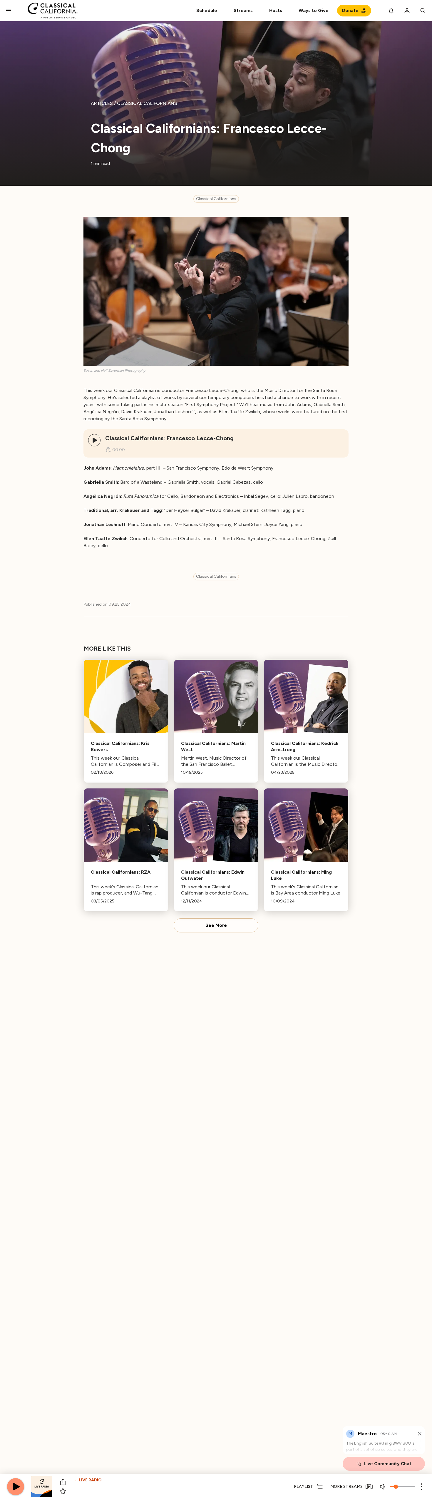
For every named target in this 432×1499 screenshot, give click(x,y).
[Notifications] (391, 10)
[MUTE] (383, 1486)
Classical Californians (216, 198)
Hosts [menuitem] (275, 10)
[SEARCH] (422, 10)
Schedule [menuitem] (206, 10)
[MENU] (8, 11)
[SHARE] (62, 1481)
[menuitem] (243, 10)
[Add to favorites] (62, 1491)
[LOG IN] (407, 10)
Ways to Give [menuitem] (314, 10)
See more (216, 925)
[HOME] (52, 10)
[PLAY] (94, 440)
